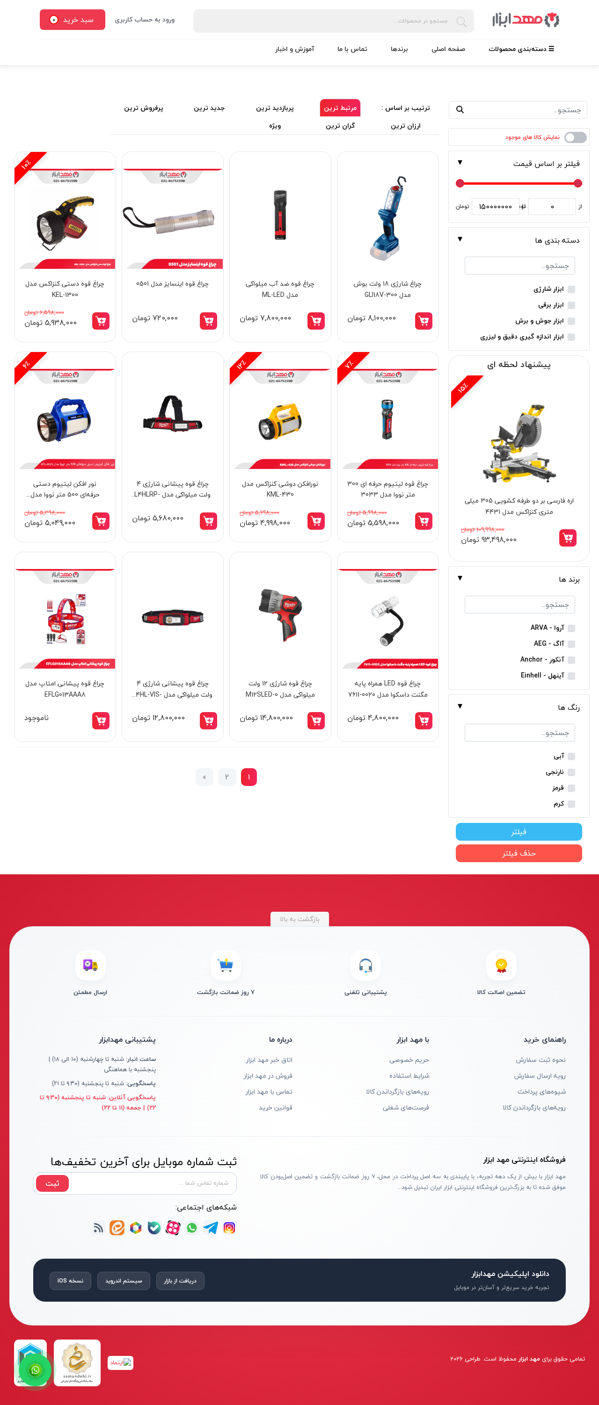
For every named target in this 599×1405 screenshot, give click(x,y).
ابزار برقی (551, 305)
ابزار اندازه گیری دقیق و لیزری (522, 336)
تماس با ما (352, 49)
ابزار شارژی (548, 289)
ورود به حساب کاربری (145, 19)
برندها (399, 49)
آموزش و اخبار (294, 49)
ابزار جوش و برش (539, 321)
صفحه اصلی (448, 49)
